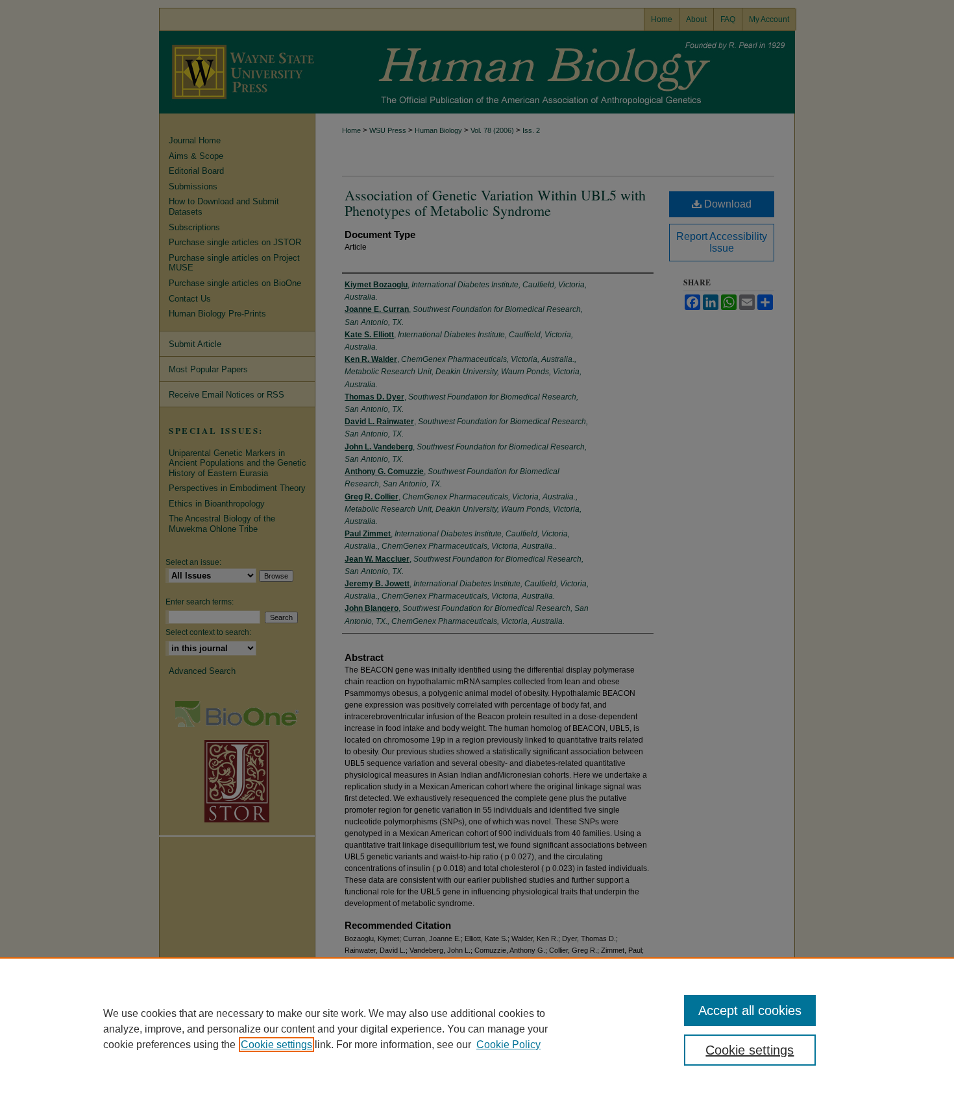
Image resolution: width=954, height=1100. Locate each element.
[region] (477, 1028)
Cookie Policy (508, 1044)
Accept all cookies (749, 1010)
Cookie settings (276, 1044)
